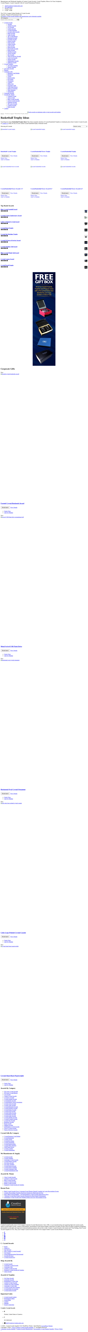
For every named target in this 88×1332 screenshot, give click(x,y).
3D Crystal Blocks (13, 36)
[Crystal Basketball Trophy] (74, 139)
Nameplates (11, 91)
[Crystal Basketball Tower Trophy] (44, 139)
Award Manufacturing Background (13, 1254)
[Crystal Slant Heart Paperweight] (44, 946)
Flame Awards (11, 41)
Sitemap (6, 1303)
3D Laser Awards (12, 104)
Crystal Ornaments (9, 1142)
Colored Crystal (12, 96)
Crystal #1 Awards (9, 1097)
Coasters (10, 82)
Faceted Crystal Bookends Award (12, 503)
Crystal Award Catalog (10, 1297)
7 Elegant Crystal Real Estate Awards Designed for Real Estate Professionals (25, 1196)
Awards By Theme (9, 94)
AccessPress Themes (47, 1326)
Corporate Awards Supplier (8, 1329)
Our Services (7, 1249)
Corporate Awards (9, 93)
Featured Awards (12, 102)
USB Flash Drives (13, 87)
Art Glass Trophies (13, 65)
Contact (6, 108)
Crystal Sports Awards (10, 1166)
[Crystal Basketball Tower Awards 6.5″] (74, 176)
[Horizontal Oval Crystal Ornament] (44, 660)
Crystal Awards (8, 22)
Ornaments (10, 81)
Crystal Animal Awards (10, 1099)
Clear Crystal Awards (10, 1177)
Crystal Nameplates (9, 1150)
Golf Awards (11, 45)
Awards (10, 24)
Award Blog (7, 1300)
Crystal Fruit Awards (9, 1111)
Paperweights (11, 78)
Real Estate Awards (13, 48)
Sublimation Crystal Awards (11, 1127)
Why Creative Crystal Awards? (12, 1251)
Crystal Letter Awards (13, 32)
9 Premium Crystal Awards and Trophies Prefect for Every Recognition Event (25, 1197)
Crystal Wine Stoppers (10, 1145)
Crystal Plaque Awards (10, 1161)
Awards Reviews (8, 1256)
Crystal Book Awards (10, 1100)
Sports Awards (11, 59)
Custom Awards (12, 105)
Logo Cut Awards (12, 58)
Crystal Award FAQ (9, 1257)
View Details (13, 156)
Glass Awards (8, 1271)
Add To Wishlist (5, 159)
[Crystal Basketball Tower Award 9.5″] (44, 176)
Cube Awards (11, 35)
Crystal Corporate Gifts (10, 1169)
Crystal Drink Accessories (11, 1289)
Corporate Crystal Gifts (10, 1286)
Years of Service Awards (14, 56)
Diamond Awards (12, 38)
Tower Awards (12, 53)
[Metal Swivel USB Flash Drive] (44, 517)
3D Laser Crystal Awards (11, 1091)
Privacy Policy (59, 1329)
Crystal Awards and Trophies (12, 1287)
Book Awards (11, 33)
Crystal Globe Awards (10, 1113)
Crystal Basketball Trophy (68, 151)
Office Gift (10, 84)
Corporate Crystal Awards (11, 1160)
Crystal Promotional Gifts (11, 1170)
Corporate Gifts (8, 71)
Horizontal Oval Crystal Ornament (13, 789)
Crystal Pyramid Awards (10, 1119)
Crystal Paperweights (10, 1144)
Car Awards (11, 27)
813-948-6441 (9, 7)
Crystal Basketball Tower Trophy (40, 151)
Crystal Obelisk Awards (10, 1117)
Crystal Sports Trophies (10, 1167)
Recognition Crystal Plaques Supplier (44, 1329)
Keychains (10, 79)
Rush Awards (11, 50)
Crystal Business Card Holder (12, 1136)
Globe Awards (11, 44)
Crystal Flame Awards (10, 1110)
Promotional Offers (9, 1298)
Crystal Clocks (8, 1139)
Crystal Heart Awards (10, 1114)
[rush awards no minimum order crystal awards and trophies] (44, 112)
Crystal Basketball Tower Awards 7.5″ (12, 189)
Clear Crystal (11, 97)
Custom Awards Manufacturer (24, 1329)
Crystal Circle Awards (10, 1104)
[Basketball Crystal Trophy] (14, 139)
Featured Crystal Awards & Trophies (14, 1185)
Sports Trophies (12, 67)
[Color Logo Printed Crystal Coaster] (44, 803)
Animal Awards (12, 25)
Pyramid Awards (12, 39)
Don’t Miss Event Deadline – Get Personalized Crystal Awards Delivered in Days (26, 1194)
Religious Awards (9, 1122)
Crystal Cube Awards (10, 1105)
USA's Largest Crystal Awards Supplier (22, 1327)
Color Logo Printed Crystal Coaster (13, 933)
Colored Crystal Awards (10, 1178)
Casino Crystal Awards (10, 1096)
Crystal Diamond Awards (11, 1107)
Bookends (10, 74)
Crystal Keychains (9, 1141)
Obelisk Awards (12, 52)
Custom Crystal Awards (10, 1268)
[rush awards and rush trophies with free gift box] (44, 365)
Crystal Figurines (12, 30)
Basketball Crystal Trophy (8, 151)
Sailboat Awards (12, 62)
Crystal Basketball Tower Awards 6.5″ (72, 189)
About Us (6, 1248)
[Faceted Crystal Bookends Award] (44, 374)
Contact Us (5, 123)
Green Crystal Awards (14, 101)
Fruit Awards (11, 42)
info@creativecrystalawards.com (14, 6)
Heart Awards (11, 47)
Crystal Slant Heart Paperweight (12, 1076)
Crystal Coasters (8, 1148)
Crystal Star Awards (9, 1120)
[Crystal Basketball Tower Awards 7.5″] (14, 176)
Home (2, 113)
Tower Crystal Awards (10, 1128)
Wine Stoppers (11, 90)
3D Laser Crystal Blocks (11, 1093)
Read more (5, 156)
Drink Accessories (12, 88)
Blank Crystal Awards (10, 1183)
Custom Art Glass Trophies (11, 1284)
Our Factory (7, 1253)
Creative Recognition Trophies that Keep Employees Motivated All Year (23, 1193)
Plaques (6, 70)
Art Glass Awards (9, 68)
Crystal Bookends (9, 1138)
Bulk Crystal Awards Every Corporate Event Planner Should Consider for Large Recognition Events (31, 1191)
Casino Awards (12, 29)
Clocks (9, 76)
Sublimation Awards (13, 61)
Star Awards (11, 55)
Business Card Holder (14, 73)
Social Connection (9, 1304)
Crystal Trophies (8, 64)
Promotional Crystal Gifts (11, 1281)
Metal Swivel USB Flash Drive (11, 646)
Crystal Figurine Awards (10, 1108)
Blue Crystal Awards (13, 99)
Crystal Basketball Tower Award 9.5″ (42, 189)
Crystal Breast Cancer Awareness (13, 1102)
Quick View (4, 158)
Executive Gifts (12, 85)
